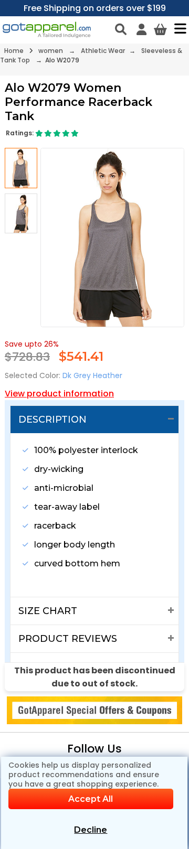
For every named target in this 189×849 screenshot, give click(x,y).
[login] (141, 29)
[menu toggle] (177, 28)
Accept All (90, 799)
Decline (90, 830)
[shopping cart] (160, 29)
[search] (120, 29)
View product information (59, 394)
